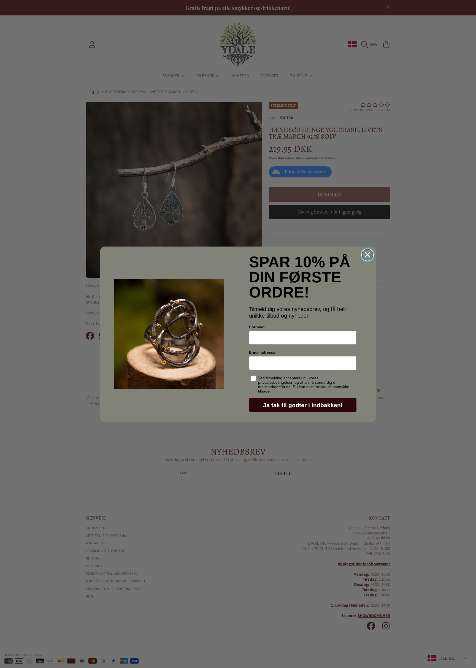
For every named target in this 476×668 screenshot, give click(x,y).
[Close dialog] (367, 254)
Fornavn (257, 327)
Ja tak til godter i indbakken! (303, 405)
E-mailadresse (262, 352)
